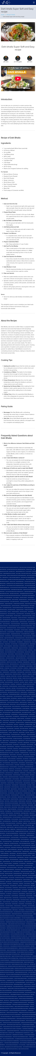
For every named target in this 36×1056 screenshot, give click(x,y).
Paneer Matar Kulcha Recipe (11, 609)
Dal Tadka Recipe (9, 883)
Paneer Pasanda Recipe (23, 744)
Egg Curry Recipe (7, 829)
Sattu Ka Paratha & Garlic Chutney (4, 593)
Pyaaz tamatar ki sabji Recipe (30, 762)
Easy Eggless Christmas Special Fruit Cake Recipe (21, 831)
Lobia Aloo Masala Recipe (3, 692)
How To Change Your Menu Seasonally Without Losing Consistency (19, 1008)
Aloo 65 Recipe (24, 700)
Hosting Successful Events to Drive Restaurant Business (29, 1014)
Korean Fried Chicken (32, 752)
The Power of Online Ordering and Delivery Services (27, 1030)
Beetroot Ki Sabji (20, 720)
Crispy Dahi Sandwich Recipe (9, 603)
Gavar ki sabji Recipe (5, 694)
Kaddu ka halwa (8, 688)
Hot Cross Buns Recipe (7, 819)
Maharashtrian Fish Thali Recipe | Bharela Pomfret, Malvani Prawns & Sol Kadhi (10, 595)
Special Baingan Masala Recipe (7, 619)
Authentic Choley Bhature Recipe (12, 849)
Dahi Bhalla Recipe (23, 734)
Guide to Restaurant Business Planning (18, 986)
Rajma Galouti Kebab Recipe (9, 682)
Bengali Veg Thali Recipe (14, 762)
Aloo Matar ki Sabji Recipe (26, 696)
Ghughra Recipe (25, 823)
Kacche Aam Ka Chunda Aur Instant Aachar (13, 702)
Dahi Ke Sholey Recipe (31, 597)
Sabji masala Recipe (20, 756)
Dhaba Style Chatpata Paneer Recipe (7, 835)
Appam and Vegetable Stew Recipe (7, 744)
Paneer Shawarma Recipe (10, 728)
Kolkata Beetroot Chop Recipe (15, 621)
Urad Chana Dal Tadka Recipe (21, 690)
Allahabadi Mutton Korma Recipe (17, 851)
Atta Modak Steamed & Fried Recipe (7, 738)
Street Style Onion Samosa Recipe (17, 738)
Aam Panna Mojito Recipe (28, 903)
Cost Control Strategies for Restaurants (29, 1034)
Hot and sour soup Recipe (14, 819)
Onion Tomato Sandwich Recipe (18, 696)
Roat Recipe (9, 611)
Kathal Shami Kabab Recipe (9, 813)
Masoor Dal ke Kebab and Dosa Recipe (31, 740)
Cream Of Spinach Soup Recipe (24, 837)
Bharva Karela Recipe (22, 732)
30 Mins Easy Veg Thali (21, 740)
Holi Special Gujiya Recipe (25, 708)
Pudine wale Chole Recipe (3, 758)
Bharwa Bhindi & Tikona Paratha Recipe (17, 736)
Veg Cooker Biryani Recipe (26, 738)
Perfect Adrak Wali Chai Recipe (25, 899)
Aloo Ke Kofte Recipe (29, 700)
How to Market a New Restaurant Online (30, 980)
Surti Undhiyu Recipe (28, 718)
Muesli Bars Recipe (2, 899)
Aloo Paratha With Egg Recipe (29, 877)
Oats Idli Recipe (9, 736)
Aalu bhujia (10, 732)
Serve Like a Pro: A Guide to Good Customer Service (7, 982)
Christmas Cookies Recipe (3, 865)
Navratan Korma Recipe (10, 696)
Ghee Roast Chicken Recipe (31, 823)
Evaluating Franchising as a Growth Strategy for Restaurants (7, 1018)
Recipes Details (11, 14)
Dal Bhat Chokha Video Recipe (17, 674)
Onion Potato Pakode (19, 684)
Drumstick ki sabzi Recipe (32, 694)
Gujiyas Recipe (20, 821)
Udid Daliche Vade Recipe (23, 597)
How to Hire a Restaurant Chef (30, 982)
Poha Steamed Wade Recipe (6, 734)
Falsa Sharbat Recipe (21, 903)
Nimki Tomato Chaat (32, 728)
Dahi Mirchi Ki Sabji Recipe (15, 611)
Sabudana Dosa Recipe (24, 692)
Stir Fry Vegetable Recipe (13, 885)
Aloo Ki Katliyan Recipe (16, 716)
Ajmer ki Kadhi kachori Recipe (7, 712)
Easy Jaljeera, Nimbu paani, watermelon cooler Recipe (7, 831)
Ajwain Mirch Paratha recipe (18, 879)
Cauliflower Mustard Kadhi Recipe (24, 601)
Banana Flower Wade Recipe (6, 617)
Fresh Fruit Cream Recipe (8, 708)
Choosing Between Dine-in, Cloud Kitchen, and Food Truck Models (15, 980)
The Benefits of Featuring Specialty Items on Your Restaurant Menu (18, 1010)
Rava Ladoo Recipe (19, 754)
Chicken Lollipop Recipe (16, 841)
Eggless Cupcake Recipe (10, 827)
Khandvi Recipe (3, 813)
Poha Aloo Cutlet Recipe (30, 744)
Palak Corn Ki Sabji (2, 678)
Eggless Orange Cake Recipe (8, 897)
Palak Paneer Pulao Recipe (23, 611)
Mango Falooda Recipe (29, 895)
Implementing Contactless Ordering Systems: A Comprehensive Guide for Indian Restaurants (12, 992)
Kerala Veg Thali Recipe (15, 750)
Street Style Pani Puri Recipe (4, 742)
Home (2, 14)
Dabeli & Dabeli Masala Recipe (14, 859)
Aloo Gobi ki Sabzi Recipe (29, 764)
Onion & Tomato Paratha (9, 680)
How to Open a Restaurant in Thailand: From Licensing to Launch (25, 952)
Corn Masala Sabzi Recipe (22, 619)
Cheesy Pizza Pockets (21, 724)
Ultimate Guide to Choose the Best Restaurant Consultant (20, 1036)
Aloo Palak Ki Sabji (11, 700)
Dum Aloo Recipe (17, 752)
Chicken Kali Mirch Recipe (25, 869)
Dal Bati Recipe (7, 859)
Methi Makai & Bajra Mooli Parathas (29, 607)
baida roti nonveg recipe (4, 849)
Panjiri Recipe (21, 726)
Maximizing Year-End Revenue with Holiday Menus (6, 978)
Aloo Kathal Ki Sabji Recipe (6, 698)
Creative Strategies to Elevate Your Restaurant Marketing (25, 996)
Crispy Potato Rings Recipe (22, 750)
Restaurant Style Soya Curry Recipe (30, 690)
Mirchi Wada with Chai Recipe (17, 891)
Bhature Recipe (5, 875)
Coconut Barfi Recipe (15, 863)
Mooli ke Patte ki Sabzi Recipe (24, 728)
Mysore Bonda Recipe (26, 742)
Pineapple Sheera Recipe (16, 899)
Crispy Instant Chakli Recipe (20, 609)
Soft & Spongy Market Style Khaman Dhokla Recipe (26, 593)
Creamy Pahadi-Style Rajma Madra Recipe (5, 599)
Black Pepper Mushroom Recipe (18, 873)
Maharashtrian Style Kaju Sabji (25, 605)
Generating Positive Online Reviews (14, 1000)
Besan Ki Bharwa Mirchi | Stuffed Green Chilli (14, 692)
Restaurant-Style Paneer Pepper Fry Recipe (16, 589)
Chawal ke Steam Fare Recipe (5, 718)
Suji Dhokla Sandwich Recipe (13, 686)
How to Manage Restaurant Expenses (20, 982)
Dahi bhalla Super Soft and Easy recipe (17, 881)
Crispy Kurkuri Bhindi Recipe (6, 861)
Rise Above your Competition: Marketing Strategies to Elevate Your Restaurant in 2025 (17, 974)
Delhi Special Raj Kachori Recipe (15, 734)
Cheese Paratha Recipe (17, 871)
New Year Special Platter (10, 724)
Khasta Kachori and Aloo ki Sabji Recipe (24, 748)
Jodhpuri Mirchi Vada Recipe (12, 815)
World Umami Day (6, 1000)
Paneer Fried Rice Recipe (8, 887)
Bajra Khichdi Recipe (12, 722)
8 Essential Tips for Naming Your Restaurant (12, 1012)
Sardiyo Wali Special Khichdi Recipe (4, 601)
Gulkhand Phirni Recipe (22, 895)
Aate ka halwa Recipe (12, 855)
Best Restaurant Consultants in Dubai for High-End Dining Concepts (17, 966)
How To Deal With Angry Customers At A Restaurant (27, 1000)
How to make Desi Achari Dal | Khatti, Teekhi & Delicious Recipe (18, 587)
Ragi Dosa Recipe (16, 728)
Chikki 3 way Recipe (20, 867)
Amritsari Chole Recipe (27, 849)
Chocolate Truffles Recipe (14, 895)
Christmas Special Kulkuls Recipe (5, 839)
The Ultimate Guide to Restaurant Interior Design (6, 984)
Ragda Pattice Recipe (8, 881)
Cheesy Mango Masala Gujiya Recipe (8, 845)
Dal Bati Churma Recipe (6, 720)
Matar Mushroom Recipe (26, 885)
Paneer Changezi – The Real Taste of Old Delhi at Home (23, 573)
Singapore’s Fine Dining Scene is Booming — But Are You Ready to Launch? (21, 956)
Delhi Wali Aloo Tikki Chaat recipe (20, 877)
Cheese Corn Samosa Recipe (12, 758)
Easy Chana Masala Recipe (24, 694)
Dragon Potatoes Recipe (20, 857)
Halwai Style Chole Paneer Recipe (14, 593)
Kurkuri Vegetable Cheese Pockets (26, 712)
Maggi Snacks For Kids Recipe (28, 760)
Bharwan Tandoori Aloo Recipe (27, 855)
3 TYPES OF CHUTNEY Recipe (5, 853)
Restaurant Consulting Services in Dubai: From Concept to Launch (20, 964)
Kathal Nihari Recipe (19, 758)
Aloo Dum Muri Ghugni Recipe (8, 597)
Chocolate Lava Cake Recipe (19, 865)
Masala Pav (26, 682)
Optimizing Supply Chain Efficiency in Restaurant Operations (24, 1018)
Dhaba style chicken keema (12, 760)
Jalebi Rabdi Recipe (26, 815)
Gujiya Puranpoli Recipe (31, 891)
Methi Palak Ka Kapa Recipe (30, 619)
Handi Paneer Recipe (15, 903)
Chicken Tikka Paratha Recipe (28, 867)
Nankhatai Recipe (15, 748)
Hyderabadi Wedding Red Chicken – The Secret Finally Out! (23, 571)
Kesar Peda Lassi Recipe (14, 901)
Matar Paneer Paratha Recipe (28, 726)
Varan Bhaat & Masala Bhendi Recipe (5, 621)
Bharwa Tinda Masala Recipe (16, 706)
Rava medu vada (26, 680)
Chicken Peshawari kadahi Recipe (7, 841)
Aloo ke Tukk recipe (11, 877)
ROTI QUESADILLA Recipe (31, 853)
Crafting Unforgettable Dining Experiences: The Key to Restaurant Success (20, 994)
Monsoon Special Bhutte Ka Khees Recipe (14, 625)
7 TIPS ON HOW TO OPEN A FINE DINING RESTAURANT (11, 1042)
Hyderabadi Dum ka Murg (8, 674)
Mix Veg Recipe (16, 710)
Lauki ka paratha (19, 676)
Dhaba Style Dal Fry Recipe (22, 833)
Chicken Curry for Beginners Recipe (24, 841)
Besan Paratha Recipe (10, 875)
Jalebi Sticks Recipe (20, 815)
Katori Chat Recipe (16, 726)
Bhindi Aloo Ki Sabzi (12, 704)
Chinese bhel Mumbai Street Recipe (15, 839)
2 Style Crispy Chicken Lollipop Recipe (22, 853)
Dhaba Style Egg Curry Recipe (4, 732)
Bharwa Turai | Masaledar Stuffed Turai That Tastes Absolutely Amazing (16, 575)
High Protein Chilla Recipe (11, 730)
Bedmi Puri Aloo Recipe (26, 847)
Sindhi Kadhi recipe (25, 730)
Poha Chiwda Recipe (27, 613)
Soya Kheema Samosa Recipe (16, 605)
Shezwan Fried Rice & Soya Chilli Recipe (30, 603)
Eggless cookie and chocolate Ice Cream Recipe (21, 827)
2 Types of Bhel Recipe (8, 750)
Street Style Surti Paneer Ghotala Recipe (19, 603)
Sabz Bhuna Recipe (31, 730)
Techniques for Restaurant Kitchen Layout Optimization (18, 1020)
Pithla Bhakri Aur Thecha (31, 702)
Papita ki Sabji (15, 678)
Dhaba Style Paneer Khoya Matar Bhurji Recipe (12, 833)
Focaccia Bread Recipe (9, 825)
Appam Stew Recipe (20, 849)
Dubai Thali (34, 674)
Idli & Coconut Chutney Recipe (17, 817)
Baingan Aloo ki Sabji (9, 678)
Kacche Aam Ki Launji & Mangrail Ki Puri (21, 704)
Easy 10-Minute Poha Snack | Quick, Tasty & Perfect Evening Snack (15, 583)
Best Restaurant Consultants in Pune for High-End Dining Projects (23, 968)
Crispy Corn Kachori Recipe (27, 861)
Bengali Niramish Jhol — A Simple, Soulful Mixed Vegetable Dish (11, 577)
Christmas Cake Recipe (8, 903)
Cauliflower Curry (24, 674)
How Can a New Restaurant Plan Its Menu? (8, 1038)
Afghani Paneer (21, 680)
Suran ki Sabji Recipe (16, 597)
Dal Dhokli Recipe (20, 885)
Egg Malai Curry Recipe (6, 740)
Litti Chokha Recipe (24, 889)
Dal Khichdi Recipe (15, 835)
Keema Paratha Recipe (24, 891)
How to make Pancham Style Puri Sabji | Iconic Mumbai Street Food (14, 591)
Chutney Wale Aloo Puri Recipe (20, 722)
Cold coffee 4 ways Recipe (32, 837)
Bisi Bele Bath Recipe (7, 714)
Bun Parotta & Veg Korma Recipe (25, 706)
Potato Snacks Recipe (26, 736)
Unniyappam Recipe (6, 843)
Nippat (4, 680)
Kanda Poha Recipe (5, 815)
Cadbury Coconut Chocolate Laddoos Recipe (26, 871)
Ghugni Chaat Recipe (15, 619)
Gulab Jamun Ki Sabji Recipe (27, 720)
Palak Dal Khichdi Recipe (13, 718)
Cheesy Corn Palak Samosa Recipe (15, 623)
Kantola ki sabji (16, 680)
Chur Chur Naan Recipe (22, 863)
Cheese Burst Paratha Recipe (13, 742)
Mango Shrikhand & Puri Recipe (4, 700)
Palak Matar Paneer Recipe (9, 726)
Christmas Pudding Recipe (29, 863)
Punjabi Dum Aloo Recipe (24, 623)
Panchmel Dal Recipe (5, 722)
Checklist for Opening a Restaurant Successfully (20, 978)
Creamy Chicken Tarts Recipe (15, 837)
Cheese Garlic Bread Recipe (17, 889)
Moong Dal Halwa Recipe (30, 897)
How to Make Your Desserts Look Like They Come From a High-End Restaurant (10, 1014)
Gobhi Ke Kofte (16, 724)
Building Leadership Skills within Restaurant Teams (28, 1016)
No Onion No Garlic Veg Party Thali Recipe (26, 625)
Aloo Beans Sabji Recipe (14, 714)
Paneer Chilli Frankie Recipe (13, 740)
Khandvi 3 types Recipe (22, 762)
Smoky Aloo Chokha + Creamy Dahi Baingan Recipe (17, 581)
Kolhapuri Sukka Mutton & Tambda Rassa (18, 607)
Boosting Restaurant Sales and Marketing (18, 1034)
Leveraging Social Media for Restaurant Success (13, 1030)
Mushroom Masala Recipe (10, 746)
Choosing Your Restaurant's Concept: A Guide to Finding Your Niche (12, 1026)
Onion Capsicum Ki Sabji (30, 698)
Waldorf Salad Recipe (31, 889)
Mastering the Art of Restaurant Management (6, 1036)
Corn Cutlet (32, 676)
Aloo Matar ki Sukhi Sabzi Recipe (22, 617)
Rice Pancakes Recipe (14, 756)
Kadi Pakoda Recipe (15, 887)
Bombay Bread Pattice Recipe (23, 599)
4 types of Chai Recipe (13, 754)
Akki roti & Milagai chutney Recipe (8, 710)
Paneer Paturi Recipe (16, 744)
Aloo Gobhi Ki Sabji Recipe (10, 879)
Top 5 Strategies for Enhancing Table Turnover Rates (20, 1002)
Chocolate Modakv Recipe (11, 865)
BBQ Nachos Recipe (24, 875)
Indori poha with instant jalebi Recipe (29, 756)
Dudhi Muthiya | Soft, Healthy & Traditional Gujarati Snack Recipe (16, 579)
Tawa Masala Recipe (30, 750)
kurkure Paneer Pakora (5, 686)
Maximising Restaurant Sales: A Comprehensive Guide (22, 1032)
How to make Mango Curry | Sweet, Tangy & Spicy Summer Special (15, 585)
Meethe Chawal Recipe (15, 599)
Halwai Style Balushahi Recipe (7, 821)
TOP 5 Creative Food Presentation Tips (6, 1016)
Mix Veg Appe (20, 678)
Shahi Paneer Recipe (30, 887)
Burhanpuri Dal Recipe (29, 569)
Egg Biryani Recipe (13, 829)
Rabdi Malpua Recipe (3, 736)
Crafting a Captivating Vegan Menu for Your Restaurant (21, 1006)
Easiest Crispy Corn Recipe (6, 684)
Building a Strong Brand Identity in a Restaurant (6, 1002)
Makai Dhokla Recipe (29, 901)
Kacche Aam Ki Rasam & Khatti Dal (4, 704)
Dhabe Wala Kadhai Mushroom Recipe (6, 605)
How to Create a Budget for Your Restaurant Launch (28, 976)
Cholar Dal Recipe (17, 764)
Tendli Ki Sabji (13, 688)
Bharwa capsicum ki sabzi (13, 720)
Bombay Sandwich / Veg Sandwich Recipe (16, 847)
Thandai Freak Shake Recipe (6, 901)
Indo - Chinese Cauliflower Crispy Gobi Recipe (17, 861)
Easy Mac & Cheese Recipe (31, 829)
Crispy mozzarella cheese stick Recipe (5, 837)
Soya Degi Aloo (31, 680)
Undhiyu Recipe (21, 883)
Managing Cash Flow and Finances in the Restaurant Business (27, 1012)
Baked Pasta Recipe (32, 847)
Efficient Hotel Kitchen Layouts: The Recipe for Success (14, 1024)
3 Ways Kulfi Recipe (2, 893)
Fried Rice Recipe (3, 825)
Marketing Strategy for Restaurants (18, 984)
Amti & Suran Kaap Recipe (3, 609)
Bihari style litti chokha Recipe (14, 843)
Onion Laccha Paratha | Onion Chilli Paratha (22, 688)
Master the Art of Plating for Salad (16, 1016)
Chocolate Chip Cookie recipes (28, 865)
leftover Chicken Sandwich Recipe (9, 869)
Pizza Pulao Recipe (9, 748)
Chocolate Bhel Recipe (3, 867)
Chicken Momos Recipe (18, 869)
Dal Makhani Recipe (15, 883)
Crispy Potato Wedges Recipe (30, 835)
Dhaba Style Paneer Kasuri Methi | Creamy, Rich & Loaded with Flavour (9, 567)
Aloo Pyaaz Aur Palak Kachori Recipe (26, 615)
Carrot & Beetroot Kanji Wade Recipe (23, 714)
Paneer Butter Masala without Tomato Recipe (26, 746)
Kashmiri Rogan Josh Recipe (25, 813)
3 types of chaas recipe (33, 851)
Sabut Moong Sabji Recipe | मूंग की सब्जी (14, 694)
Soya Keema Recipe (19, 730)
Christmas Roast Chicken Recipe (28, 881)
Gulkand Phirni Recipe (15, 821)
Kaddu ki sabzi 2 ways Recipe (4, 760)
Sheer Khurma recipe (15, 893)
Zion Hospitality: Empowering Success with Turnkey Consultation (23, 1038)
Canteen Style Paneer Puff (3, 613)
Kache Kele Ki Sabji (13, 676)
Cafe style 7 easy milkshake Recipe (25, 845)
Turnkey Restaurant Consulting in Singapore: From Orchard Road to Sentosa (10, 954)
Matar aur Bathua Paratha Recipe (14, 601)
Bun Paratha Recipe (22, 764)
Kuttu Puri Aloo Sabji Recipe (22, 887)
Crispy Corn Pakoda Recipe (6, 623)
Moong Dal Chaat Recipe (17, 845)
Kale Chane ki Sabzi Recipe (32, 716)
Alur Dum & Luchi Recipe (20, 760)
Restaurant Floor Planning (27, 984)
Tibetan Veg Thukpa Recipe (3, 730)
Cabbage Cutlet (29, 674)
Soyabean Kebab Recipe (9, 716)
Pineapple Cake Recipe (29, 893)
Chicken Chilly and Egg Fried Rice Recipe (24, 843)
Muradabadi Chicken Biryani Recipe (16, 712)
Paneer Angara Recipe (32, 758)
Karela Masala (31, 682)
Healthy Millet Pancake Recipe (24, 752)
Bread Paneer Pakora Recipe (9, 873)
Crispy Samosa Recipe (22, 835)
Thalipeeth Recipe (17, 746)
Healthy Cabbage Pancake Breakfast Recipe (10, 690)
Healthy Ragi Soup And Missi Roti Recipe (30, 722)
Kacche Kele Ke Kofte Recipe (22, 686)
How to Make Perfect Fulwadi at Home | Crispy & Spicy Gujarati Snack (16, 569)
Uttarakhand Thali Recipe (3, 611)
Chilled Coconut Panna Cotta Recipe (12, 867)
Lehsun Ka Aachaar (18, 700)
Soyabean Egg (8, 676)
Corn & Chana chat (16, 682)
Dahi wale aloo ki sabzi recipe (10, 764)
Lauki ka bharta (22, 682)
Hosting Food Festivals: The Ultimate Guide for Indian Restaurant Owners (17, 988)
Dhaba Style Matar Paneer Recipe (7, 607)
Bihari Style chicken (15, 732)
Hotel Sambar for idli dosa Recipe (26, 817)
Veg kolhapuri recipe (19, 855)
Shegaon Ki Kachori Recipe (23, 702)
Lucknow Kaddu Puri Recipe (23, 716)
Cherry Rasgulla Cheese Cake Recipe (8, 871)
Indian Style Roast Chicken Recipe (7, 817)
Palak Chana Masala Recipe (11, 613)
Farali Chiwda (27, 732)
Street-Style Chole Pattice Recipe (29, 609)
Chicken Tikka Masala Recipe (25, 839)
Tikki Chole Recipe (20, 742)
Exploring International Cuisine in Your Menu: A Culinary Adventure (12, 1028)
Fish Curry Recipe (22, 825)
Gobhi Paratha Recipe (19, 823)
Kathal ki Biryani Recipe (17, 813)
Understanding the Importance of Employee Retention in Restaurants (9, 998)
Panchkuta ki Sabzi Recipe (20, 718)
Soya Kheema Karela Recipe (23, 621)
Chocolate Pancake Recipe (22, 897)
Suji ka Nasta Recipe (25, 758)
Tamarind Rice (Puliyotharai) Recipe (16, 708)
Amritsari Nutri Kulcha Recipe (12, 857)
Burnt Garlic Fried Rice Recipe (8, 889)
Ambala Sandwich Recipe (8, 851)
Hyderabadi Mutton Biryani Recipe (4, 754)
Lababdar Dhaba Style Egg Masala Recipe (29, 591)
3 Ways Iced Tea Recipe (22, 901)
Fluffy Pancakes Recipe (9, 899)
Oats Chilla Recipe (3, 724)
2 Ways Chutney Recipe (13, 853)
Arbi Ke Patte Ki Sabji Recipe (9, 615)
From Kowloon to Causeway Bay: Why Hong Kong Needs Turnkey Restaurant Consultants (11, 962)
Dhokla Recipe (27, 857)
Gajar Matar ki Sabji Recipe (31, 599)
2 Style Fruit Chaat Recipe (26, 879)
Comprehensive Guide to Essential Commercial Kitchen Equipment (11, 1022)
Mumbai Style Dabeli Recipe (6, 756)
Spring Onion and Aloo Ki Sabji (22, 698)
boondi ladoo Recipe (7, 847)
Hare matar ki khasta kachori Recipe (24, 819)
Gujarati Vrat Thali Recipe (26, 821)
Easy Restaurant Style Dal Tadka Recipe (21, 829)
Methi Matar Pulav (3, 676)
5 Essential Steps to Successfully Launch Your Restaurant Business (20, 1004)
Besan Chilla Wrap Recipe (17, 875)
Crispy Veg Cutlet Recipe (26, 754)
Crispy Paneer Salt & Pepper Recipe (23, 859)
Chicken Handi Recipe (27, 883)
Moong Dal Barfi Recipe (22, 893)
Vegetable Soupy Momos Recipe (4, 855)
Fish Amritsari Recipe (28, 825)
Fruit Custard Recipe (8, 893)
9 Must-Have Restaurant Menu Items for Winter (21, 972)
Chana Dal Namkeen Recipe (20, 613)
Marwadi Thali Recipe (14, 617)
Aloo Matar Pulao (13, 684)
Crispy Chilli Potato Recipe (30, 686)
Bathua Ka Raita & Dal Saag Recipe (24, 710)
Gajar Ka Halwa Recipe (7, 895)
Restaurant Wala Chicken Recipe (7, 706)
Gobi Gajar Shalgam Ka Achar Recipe (10, 823)
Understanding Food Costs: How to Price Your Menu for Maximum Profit (24, 970)
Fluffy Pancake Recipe (16, 825)
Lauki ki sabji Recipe (3, 696)
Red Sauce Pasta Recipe (6, 885)
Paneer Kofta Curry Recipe (17, 615)
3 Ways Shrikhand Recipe (25, 851)
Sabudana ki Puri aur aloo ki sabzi (27, 678)
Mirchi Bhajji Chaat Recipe (28, 724)
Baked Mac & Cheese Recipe (32, 875)
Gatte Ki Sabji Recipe (31, 611)
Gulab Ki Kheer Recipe (15, 897)
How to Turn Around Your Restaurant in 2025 (15, 976)
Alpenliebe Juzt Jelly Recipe (4, 877)
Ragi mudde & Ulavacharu (26, 676)
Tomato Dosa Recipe (2, 688)
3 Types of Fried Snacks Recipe (31, 734)
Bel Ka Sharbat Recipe (14, 698)
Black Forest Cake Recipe (26, 873)
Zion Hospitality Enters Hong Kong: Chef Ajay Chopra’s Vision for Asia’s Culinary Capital (22, 960)
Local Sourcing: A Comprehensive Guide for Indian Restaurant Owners (22, 990)
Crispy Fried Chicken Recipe (8, 891)
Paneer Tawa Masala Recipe (6, 762)
